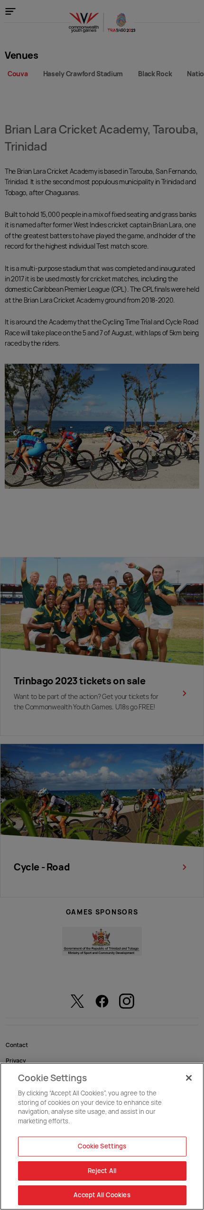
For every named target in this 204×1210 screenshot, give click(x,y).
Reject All (102, 1170)
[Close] (188, 1077)
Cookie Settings (102, 1146)
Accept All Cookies (102, 1195)
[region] (102, 1136)
